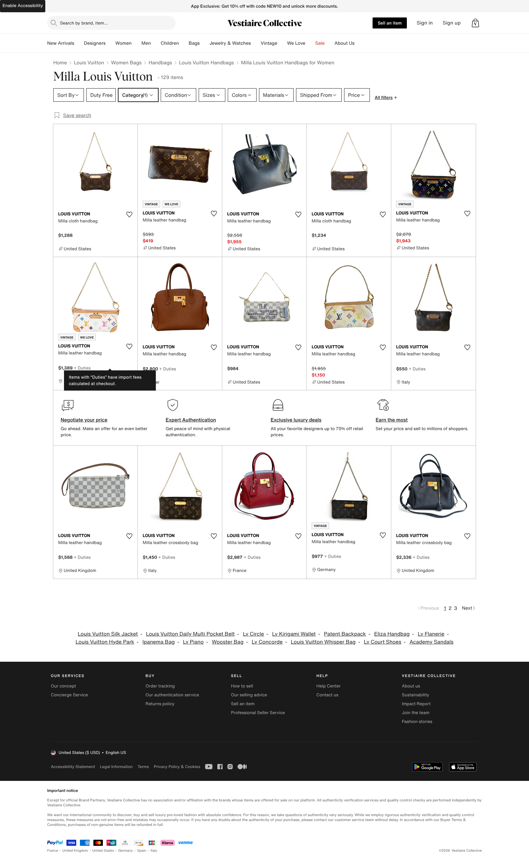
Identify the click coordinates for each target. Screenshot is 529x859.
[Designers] (110, 43)
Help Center (329, 686)
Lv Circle (253, 634)
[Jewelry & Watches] (255, 43)
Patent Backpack (345, 634)
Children (170, 43)
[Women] (136, 43)
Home (60, 62)
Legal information (116, 767)
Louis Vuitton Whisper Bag (323, 642)
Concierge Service (69, 695)
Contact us (328, 695)
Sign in (425, 23)
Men (146, 43)
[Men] (155, 43)
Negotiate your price (84, 419)
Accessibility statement (73, 767)
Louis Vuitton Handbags (206, 62)
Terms (143, 767)
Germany (125, 850)
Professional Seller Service (258, 713)
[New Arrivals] (79, 43)
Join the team (416, 713)
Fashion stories (417, 721)
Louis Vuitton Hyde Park (105, 642)
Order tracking (160, 686)
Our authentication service (172, 695)
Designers (95, 43)
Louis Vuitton (89, 62)
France (52, 850)
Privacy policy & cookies (177, 767)
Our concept (63, 686)
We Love (296, 43)
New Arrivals (60, 43)
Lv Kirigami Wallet (294, 634)
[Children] (183, 43)
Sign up (452, 23)
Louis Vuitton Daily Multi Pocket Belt (190, 634)
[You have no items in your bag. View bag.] (475, 23)
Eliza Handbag (392, 634)
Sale (320, 43)
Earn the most (392, 419)
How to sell (242, 686)
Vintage (269, 43)
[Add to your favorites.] (129, 214)
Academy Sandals (432, 642)
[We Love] (310, 43)
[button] (475, 23)
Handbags (160, 62)
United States (103, 850)
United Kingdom (75, 850)
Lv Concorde (267, 642)
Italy (154, 850)
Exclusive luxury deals (296, 419)
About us (411, 686)
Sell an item (390, 23)
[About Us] (359, 43)
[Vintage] (282, 43)
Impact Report (416, 704)
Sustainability (415, 695)
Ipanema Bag (158, 642)
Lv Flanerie (431, 634)
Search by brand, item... (84, 23)
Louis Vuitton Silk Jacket (108, 634)
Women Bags (126, 62)
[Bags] (204, 43)
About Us (345, 43)
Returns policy (159, 704)
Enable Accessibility (22, 5)
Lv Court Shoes (382, 642)
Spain (141, 850)
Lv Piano (193, 642)
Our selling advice (249, 695)
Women (123, 43)
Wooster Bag (227, 642)
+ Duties (82, 368)
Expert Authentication (191, 419)
